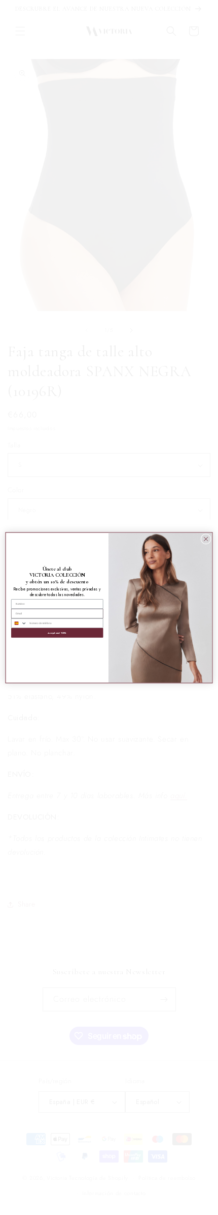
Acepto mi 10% (57, 632)
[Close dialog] (205, 538)
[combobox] (19, 623)
